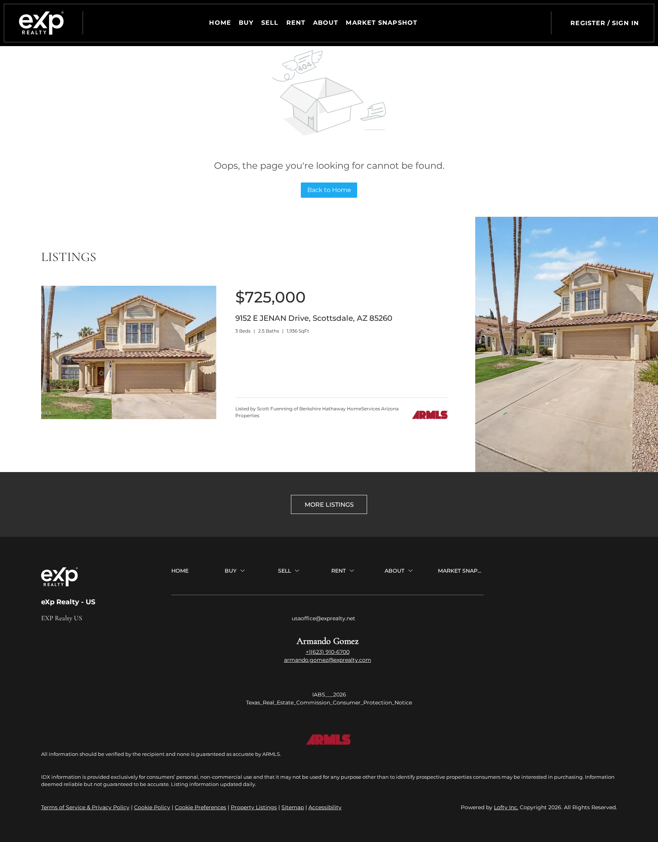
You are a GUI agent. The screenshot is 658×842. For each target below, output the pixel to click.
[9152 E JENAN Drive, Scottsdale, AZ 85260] (128, 417)
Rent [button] (295, 22)
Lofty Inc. (506, 807)
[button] (41, 23)
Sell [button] (269, 22)
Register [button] (587, 23)
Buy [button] (246, 22)
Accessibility (325, 807)
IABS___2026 (329, 694)
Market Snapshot (381, 22)
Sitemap (292, 807)
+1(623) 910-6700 (328, 651)
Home (220, 22)
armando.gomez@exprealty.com (327, 659)
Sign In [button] (625, 23)
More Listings (329, 504)
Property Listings (254, 807)
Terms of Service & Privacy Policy (85, 807)
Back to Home (329, 190)
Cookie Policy (152, 807)
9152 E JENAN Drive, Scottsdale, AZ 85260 (313, 318)
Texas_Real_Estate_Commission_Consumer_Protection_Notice (329, 702)
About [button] (326, 22)
